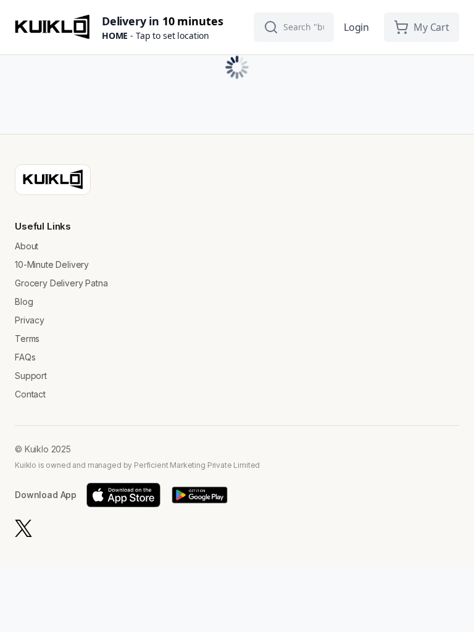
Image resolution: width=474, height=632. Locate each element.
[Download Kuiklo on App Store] (123, 495)
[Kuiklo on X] (23, 528)
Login (356, 27)
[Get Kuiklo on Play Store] (199, 495)
